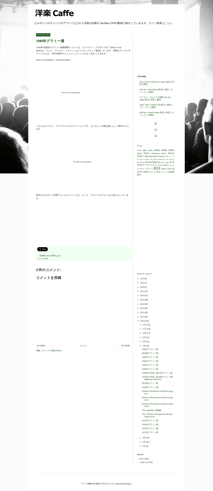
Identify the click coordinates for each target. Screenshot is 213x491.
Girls (151, 159)
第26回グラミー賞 (150, 353)
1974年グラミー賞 (150, 425)
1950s (139, 150)
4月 (144, 446)
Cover (146, 159)
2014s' (140, 156)
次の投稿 (41, 346)
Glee (155, 159)
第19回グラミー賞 (150, 383)
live (159, 162)
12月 (145, 325)
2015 (142, 300)
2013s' (171, 153)
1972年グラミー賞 (150, 432)
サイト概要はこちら (160, 23)
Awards (162, 156)
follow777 (105, 484)
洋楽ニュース (162, 172)
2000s (171, 150)
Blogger (128, 484)
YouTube (152, 162)
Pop (167, 159)
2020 (142, 287)
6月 (144, 438)
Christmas (140, 159)
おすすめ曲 (163, 165)
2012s (163, 153)
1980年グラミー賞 (150, 369)
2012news (155, 153)
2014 (142, 304)
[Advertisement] (58, 224)
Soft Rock (140, 162)
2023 (142, 279)
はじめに (171, 165)
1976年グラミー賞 (150, 387)
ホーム (83, 346)
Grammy (161, 159)
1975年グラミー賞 (150, 421)
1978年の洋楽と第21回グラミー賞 (157, 373)
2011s (146, 153)
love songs (165, 162)
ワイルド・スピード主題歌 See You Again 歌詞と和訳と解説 (155, 98)
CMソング (170, 156)
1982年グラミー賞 (150, 361)
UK (146, 162)
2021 (142, 283)
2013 (142, 308)
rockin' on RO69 (146, 462)
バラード (149, 169)
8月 (144, 342)
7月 (144, 346)
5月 (144, 442)
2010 (142, 321)
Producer (172, 159)
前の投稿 (126, 346)
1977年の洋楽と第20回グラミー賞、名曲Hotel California (158, 378)
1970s (150, 150)
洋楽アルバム (149, 172)
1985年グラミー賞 (150, 349)
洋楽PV (163, 169)
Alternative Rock (151, 156)
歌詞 (157, 168)
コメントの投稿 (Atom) (51, 351)
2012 (142, 312)
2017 (142, 291)
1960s (144, 150)
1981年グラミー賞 (150, 365)
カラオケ (141, 169)
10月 (145, 333)
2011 (142, 317)
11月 (145, 329)
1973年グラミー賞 (150, 429)
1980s (46, 259)
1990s (164, 150)
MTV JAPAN (144, 459)
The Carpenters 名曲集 (151, 410)
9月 (144, 337)
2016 (142, 296)
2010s (139, 153)
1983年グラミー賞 (150, 357)
